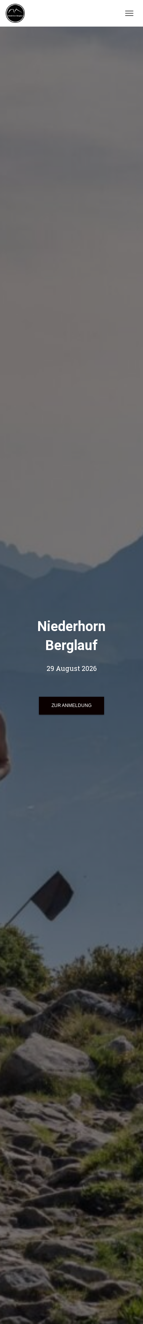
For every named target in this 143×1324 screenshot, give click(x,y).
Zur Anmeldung (71, 705)
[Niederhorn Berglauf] (18, 13)
